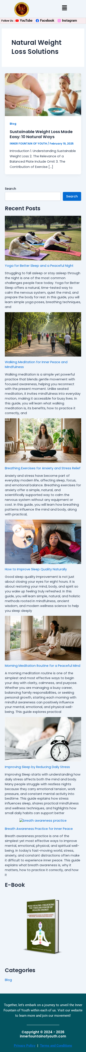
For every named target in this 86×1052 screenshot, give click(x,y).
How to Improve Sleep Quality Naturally (36, 569)
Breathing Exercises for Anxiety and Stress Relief (42, 468)
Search (10, 188)
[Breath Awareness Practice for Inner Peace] (43, 820)
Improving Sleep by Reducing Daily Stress (37, 767)
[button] (64, 8)
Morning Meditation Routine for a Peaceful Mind (42, 665)
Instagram (69, 21)
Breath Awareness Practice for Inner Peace (39, 829)
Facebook (47, 21)
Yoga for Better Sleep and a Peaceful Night (39, 265)
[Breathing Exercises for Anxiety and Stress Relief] (43, 440)
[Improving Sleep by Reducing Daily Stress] (43, 739)
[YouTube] (17, 20)
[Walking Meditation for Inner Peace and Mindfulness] (43, 334)
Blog (13, 124)
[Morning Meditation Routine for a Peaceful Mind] (43, 638)
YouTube (26, 21)
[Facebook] (37, 20)
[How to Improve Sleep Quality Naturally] (43, 542)
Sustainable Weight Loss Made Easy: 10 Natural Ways (41, 134)
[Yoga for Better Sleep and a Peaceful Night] (43, 238)
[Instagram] (59, 20)
